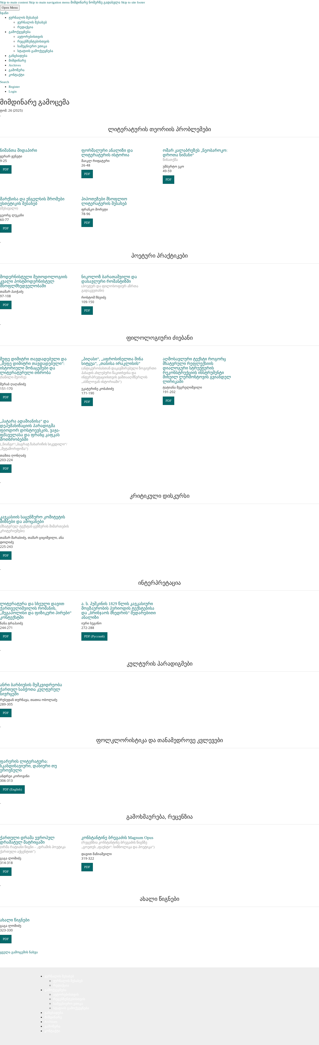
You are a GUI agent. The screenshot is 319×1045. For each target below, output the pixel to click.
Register (14, 86)
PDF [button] (6, 169)
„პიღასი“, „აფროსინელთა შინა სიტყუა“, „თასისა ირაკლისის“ (118, 370)
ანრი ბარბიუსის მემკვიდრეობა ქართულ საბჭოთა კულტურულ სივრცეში (31, 689)
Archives (15, 65)
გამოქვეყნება (20, 32)
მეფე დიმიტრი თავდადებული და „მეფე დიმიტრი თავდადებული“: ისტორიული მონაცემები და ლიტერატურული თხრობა (33, 368)
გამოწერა (17, 70)
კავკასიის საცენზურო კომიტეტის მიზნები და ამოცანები (34, 524)
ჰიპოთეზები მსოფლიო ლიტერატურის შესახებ (104, 201)
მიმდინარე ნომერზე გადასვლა (95, 2)
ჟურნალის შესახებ (23, 17)
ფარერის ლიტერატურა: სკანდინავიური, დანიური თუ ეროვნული (28, 766)
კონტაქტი (16, 75)
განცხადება (18, 55)
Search (4, 82)
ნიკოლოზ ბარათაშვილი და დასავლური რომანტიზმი (109, 283)
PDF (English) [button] (12, 789)
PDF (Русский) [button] (94, 636)
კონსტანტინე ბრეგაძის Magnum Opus (118, 842)
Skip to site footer (133, 2)
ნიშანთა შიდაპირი (18, 150)
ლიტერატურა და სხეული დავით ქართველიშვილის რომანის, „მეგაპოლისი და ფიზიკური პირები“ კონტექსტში (35, 610)
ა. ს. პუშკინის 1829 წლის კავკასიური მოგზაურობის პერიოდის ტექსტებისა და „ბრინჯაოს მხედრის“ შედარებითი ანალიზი (118, 610)
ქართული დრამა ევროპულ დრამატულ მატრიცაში (33, 844)
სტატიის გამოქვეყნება (35, 51)
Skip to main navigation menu (49, 2)
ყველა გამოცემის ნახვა (19, 952)
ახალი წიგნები (15, 920)
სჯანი (4, 13)
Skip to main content (14, 2)
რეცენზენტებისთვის (33, 41)
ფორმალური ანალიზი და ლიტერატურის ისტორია (107, 152)
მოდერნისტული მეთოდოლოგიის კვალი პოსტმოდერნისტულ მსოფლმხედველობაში (33, 281)
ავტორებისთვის (30, 36)
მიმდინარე (17, 60)
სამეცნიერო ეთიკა (32, 46)
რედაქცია (25, 27)
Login (13, 91)
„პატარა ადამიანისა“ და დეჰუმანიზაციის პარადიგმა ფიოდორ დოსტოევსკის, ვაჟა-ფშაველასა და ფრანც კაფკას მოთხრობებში (33, 434)
